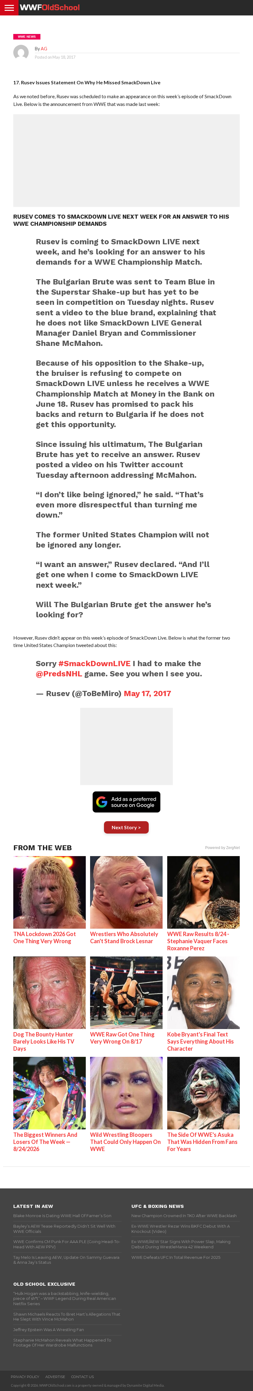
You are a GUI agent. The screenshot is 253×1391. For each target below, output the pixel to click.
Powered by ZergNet (222, 848)
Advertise (55, 1377)
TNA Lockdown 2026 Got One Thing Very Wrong (44, 937)
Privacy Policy (25, 1377)
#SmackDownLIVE (94, 663)
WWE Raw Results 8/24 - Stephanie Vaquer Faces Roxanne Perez (198, 941)
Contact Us (82, 1377)
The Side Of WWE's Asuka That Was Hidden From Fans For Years (202, 1141)
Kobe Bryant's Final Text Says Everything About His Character (200, 1041)
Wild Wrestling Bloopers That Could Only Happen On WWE (125, 1141)
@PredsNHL (59, 673)
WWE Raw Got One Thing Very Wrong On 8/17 (122, 1038)
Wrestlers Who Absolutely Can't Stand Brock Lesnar (124, 937)
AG (44, 48)
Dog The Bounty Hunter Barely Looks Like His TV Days (43, 1041)
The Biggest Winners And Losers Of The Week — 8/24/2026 (45, 1141)
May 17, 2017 (147, 693)
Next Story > (126, 827)
